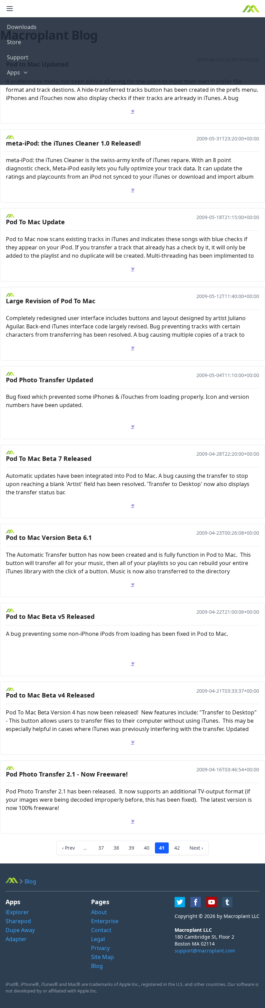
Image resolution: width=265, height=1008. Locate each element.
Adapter (16, 939)
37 (101, 847)
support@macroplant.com (205, 950)
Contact (101, 930)
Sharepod (18, 921)
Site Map (102, 957)
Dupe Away (20, 930)
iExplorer (17, 912)
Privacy (100, 948)
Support (17, 57)
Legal (98, 939)
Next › (196, 847)
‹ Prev (68, 847)
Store (14, 42)
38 (116, 847)
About (99, 912)
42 (177, 847)
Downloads (22, 27)
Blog (97, 966)
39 (131, 847)
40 (146, 847)
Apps (13, 72)
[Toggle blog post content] (133, 111)
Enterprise (104, 921)
